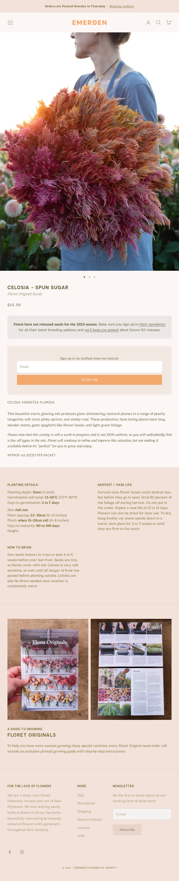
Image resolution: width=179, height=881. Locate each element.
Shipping (84, 811)
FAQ (80, 795)
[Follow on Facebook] (9, 852)
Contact (83, 828)
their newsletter (152, 324)
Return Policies (89, 819)
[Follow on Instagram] (22, 852)
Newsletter (86, 803)
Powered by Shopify (102, 867)
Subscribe (127, 829)
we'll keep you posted (102, 330)
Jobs (81, 836)
